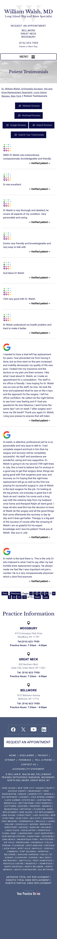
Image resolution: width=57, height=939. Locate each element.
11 (19, 597)
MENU (23, 56)
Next (37, 597)
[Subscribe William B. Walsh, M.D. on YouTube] (34, 729)
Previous (15, 593)
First (5, 593)
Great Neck (28, 34)
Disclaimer (27, 755)
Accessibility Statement (28, 769)
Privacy (43, 755)
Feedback (25, 760)
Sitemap (10, 760)
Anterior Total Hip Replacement (27, 877)
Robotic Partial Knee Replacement (28, 883)
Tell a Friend (43, 760)
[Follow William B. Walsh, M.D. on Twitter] (23, 729)
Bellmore (28, 30)
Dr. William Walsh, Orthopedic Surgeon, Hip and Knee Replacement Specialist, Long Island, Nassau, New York (27, 92)
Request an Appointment (28, 26)
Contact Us (28, 764)
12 (24, 597)
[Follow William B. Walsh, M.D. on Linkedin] (44, 729)
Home (12, 755)
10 (14, 597)
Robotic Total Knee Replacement (28, 880)
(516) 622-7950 (28, 43)
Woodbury (28, 37)
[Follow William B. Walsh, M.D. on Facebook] (13, 729)
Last (46, 597)
